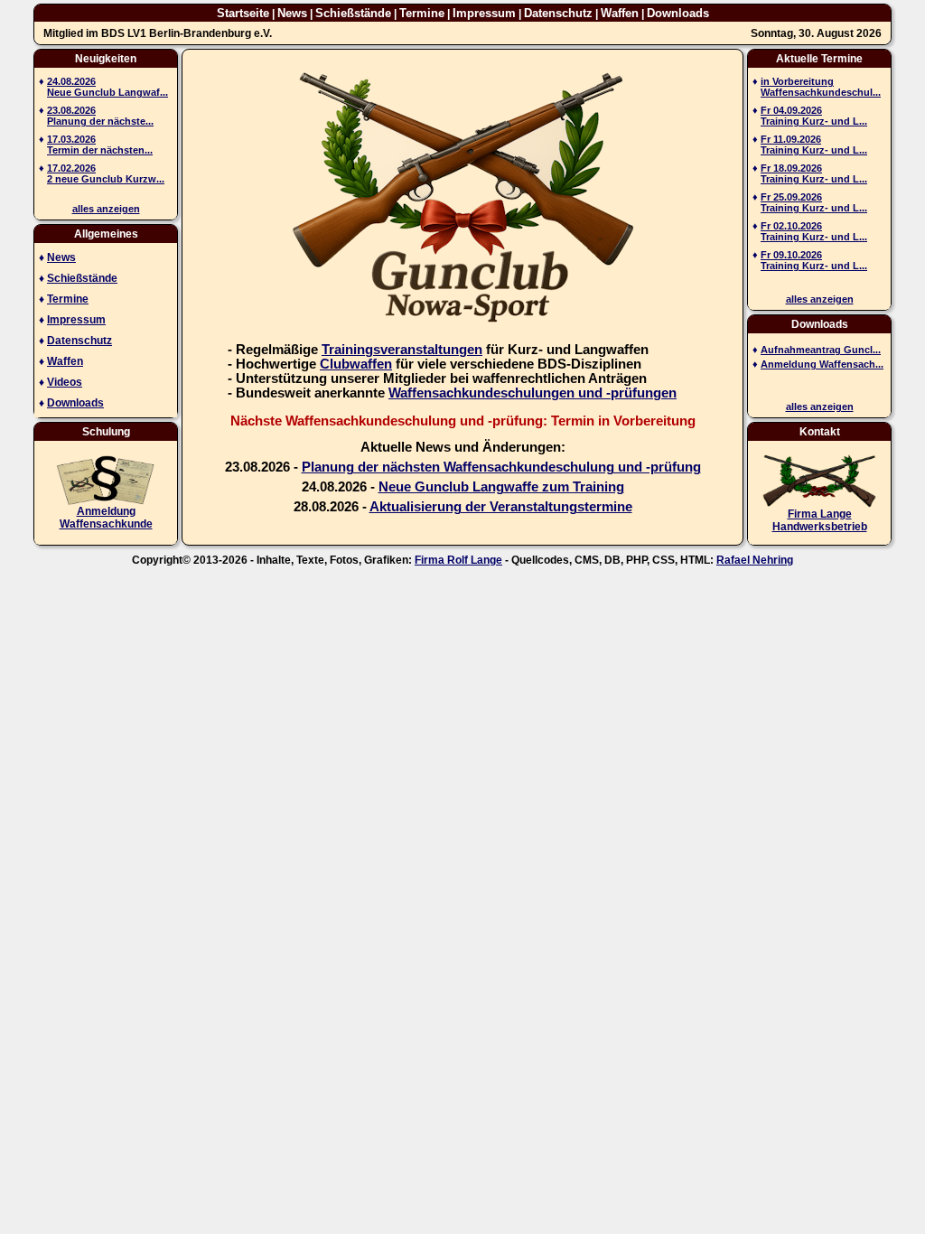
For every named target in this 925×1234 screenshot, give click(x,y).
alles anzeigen (106, 208)
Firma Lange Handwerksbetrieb (819, 520)
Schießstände (353, 13)
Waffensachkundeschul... (821, 92)
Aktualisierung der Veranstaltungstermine (500, 507)
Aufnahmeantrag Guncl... (821, 349)
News (292, 13)
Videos (64, 382)
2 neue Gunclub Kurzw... (105, 178)
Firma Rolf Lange (458, 560)
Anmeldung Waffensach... (822, 364)
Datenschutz (558, 13)
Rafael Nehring (754, 560)
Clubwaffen (356, 364)
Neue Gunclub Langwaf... (107, 92)
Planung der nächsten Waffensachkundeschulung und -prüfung (501, 467)
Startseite (243, 13)
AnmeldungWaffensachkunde (106, 517)
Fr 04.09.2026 (791, 110)
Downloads (678, 13)
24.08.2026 (71, 81)
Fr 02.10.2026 (791, 225)
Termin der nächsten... (100, 150)
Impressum (484, 13)
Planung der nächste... (100, 121)
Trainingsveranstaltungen (402, 349)
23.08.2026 (71, 110)
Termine (421, 13)
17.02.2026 (71, 168)
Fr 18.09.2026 (791, 168)
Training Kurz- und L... (814, 121)
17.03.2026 (71, 139)
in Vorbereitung (797, 81)
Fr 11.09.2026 (791, 139)
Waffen (620, 13)
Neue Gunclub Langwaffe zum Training (501, 487)
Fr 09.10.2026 (791, 254)
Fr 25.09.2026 (791, 197)
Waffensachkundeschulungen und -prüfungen (532, 393)
